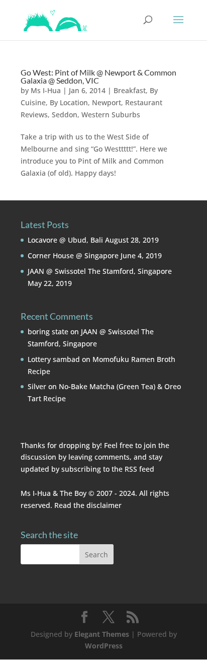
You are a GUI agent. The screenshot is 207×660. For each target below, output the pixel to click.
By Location (69, 102)
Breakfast (130, 90)
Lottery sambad (54, 359)
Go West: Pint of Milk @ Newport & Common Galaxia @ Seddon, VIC (98, 76)
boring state (48, 331)
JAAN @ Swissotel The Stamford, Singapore (100, 271)
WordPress (104, 645)
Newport (106, 102)
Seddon (64, 114)
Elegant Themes (101, 634)
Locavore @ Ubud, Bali (65, 240)
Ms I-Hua (46, 90)
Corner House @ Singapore (73, 255)
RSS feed (139, 469)
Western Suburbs (110, 114)
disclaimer (104, 505)
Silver (37, 386)
